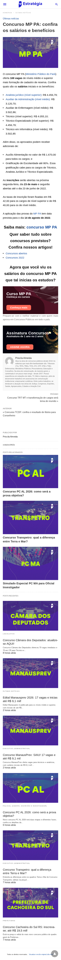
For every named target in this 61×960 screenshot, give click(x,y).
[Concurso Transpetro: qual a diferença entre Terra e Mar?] (30, 517)
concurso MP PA (42, 227)
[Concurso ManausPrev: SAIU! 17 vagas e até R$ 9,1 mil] (30, 730)
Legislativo (9, 634)
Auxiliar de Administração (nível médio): (28, 99)
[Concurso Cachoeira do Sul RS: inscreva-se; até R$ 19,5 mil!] (30, 902)
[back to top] (54, 953)
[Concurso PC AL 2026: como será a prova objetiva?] (30, 471)
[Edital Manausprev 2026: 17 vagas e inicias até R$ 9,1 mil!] (30, 673)
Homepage (7, 12)
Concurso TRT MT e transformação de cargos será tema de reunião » (32, 399)
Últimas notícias (23, 12)
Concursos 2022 (15, 257)
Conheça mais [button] (18, 307)
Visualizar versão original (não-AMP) (41, 954)
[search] (56, 4)
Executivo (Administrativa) (16, 748)
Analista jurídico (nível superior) (23, 95)
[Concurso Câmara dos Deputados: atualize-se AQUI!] (30, 616)
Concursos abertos (16, 253)
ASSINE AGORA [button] (20, 347)
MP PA (37, 213)
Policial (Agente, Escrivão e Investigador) (25, 806)
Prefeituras (9, 920)
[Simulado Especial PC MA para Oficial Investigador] (30, 563)
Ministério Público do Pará (40, 74)
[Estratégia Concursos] (30, 4)
